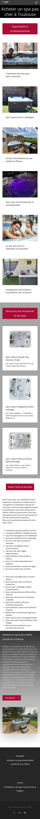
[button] (36, 2)
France (30, 807)
